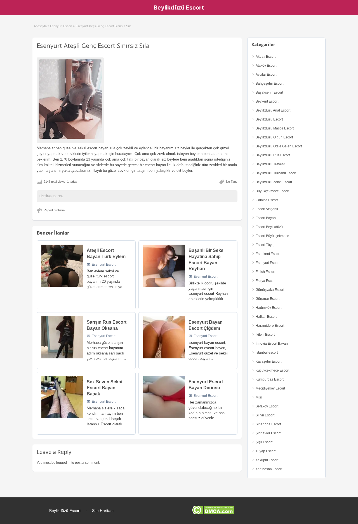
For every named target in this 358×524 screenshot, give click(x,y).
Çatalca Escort (267, 200)
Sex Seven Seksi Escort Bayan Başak (104, 387)
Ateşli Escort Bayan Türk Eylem (106, 253)
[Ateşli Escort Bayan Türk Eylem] (62, 266)
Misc (259, 397)
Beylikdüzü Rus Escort (273, 155)
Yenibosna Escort (269, 469)
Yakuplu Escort (267, 460)
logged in (63, 463)
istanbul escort (267, 352)
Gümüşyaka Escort (270, 290)
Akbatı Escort (265, 57)
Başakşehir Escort (269, 92)
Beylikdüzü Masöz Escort (275, 128)
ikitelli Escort (265, 335)
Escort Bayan (266, 218)
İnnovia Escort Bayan (272, 344)
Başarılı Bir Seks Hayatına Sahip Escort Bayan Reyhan (206, 259)
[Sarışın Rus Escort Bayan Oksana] (62, 337)
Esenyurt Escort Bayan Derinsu (206, 384)
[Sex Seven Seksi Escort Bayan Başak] (62, 397)
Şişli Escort (264, 442)
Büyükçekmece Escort (272, 191)
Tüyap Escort (265, 451)
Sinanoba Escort (268, 424)
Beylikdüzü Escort (179, 7)
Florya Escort (265, 281)
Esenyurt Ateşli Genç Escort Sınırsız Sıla (93, 45)
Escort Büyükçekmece (272, 236)
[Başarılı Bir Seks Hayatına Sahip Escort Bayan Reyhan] (164, 266)
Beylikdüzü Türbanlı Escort (276, 173)
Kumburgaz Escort (270, 379)
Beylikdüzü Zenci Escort (274, 182)
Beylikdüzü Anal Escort (273, 110)
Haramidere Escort (270, 326)
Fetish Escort (265, 272)
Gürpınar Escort (267, 299)
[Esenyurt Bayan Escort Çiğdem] (164, 337)
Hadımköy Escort (268, 308)
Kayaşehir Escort (268, 361)
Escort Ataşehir (267, 209)
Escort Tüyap (265, 245)
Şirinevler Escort (268, 433)
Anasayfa (40, 26)
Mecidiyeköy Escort (270, 388)
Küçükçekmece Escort (272, 370)
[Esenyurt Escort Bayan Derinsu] (164, 397)
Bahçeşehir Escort (269, 83)
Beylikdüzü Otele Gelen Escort (279, 146)
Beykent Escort (267, 101)
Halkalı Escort (266, 317)
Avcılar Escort (266, 74)
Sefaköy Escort (267, 406)
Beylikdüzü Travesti (270, 164)
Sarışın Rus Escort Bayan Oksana (106, 325)
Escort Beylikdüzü (269, 227)
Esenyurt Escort (61, 26)
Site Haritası (103, 510)
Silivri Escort (265, 415)
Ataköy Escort (266, 66)
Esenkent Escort (268, 254)
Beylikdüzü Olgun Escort (274, 137)
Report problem (54, 210)
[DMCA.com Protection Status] (213, 513)
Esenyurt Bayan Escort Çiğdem (206, 325)
